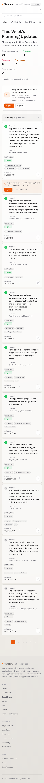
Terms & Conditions (9, 759)
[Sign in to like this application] (38, 174)
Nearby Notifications (10, 714)
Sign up (9, 106)
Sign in (20, 106)
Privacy (5, 763)
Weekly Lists (16, 22)
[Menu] (40, 9)
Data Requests (7, 767)
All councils (6, 747)
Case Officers (30, 22)
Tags (4, 705)
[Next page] (35, 642)
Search (4, 710)
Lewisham (6, 730)
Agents (4, 701)
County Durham (8, 738)
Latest (4, 22)
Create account (21, 189)
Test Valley (6, 743)
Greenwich (6, 734)
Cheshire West (23, 4)
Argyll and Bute (8, 726)
